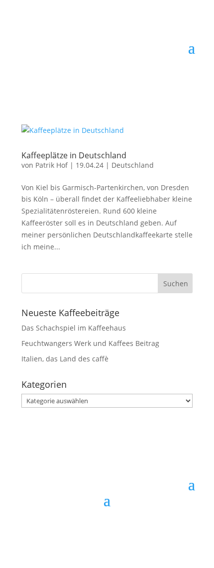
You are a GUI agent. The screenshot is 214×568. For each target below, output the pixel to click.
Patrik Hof (51, 165)
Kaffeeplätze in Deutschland (73, 155)
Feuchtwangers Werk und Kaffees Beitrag (90, 343)
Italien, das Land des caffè (64, 358)
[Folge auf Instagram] (117, 516)
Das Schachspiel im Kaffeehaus (73, 328)
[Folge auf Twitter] (97, 516)
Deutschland (132, 165)
